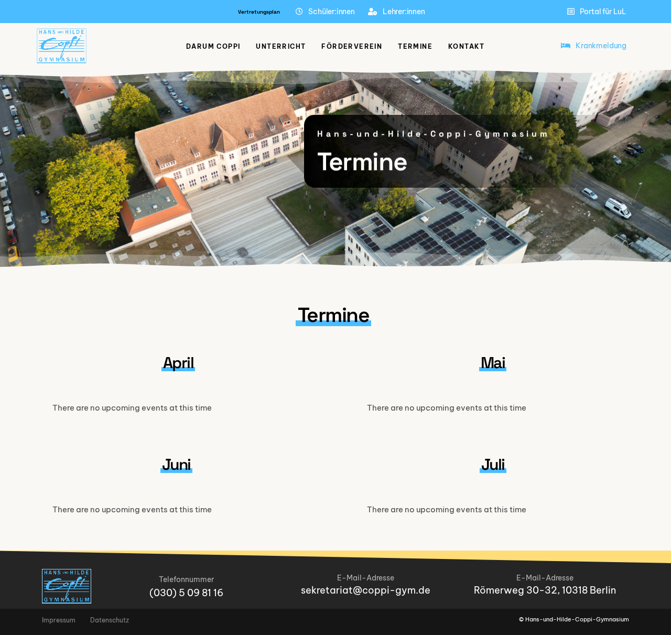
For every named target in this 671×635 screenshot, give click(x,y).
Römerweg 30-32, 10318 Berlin (545, 590)
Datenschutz (109, 620)
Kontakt (466, 46)
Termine (415, 46)
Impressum (58, 620)
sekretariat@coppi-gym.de (365, 590)
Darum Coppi (213, 46)
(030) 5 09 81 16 (186, 593)
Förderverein (351, 46)
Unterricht (281, 46)
